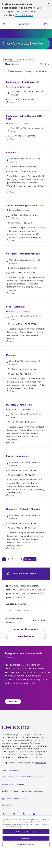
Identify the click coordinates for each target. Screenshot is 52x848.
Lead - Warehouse (15, 306)
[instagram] (34, 814)
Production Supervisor (17, 456)
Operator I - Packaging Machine (23, 253)
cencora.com (40, 762)
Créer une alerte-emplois (26, 629)
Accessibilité (7, 805)
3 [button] (12, 559)
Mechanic (11, 152)
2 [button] (8, 559)
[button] (44, 64)
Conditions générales (10, 770)
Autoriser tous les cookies (26, 832)
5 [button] (21, 559)
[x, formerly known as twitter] (24, 814)
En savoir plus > (24, 15)
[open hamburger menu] (3, 24)
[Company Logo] (24, 24)
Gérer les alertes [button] (26, 636)
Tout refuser (26, 838)
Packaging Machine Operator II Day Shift (24, 117)
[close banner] (48, 3)
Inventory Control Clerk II (19, 404)
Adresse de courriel (16, 603)
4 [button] (17, 559)
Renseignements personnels (13, 784)
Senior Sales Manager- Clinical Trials (25, 205)
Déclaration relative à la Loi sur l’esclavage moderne (23, 791)
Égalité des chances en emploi (14, 799)
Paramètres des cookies (26, 844)
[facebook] (4, 814)
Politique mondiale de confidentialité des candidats (23, 777)
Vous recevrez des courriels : (14, 620)
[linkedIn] (14, 814)
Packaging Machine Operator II (22, 82)
